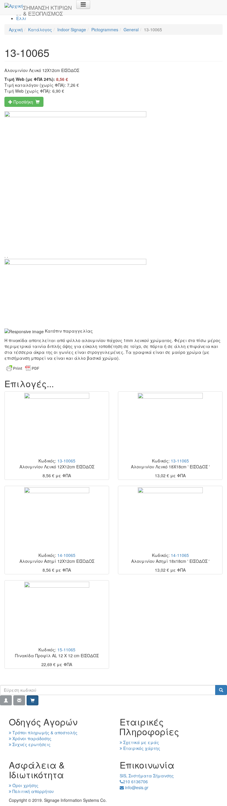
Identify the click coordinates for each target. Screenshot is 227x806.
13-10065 (66, 461)
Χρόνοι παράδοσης (31, 738)
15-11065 (66, 650)
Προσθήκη (23, 102)
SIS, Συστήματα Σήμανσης (147, 776)
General (131, 29)
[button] (6, 700)
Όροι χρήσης (24, 785)
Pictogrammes (104, 29)
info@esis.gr (136, 787)
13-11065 (180, 461)
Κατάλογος (40, 29)
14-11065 (180, 555)
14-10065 (66, 555)
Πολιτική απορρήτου (32, 791)
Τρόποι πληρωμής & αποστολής (44, 732)
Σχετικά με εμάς (140, 742)
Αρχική (16, 29)
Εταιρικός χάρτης (141, 748)
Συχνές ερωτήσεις (31, 744)
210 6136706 (135, 781)
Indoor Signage (71, 29)
